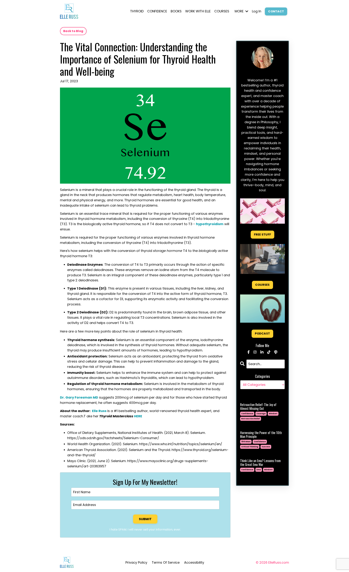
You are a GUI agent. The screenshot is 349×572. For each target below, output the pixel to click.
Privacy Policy (136, 562)
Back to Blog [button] (73, 31)
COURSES (221, 11)
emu (258, 469)
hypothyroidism (209, 224)
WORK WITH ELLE (198, 11)
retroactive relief (250, 418)
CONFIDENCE (157, 11)
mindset (273, 413)
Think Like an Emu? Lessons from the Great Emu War (260, 463)
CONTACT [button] (276, 11)
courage (261, 413)
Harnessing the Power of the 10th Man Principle (261, 435)
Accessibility (194, 562)
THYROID (137, 11)
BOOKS (176, 11)
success (266, 446)
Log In (256, 11)
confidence (247, 413)
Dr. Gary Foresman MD (79, 397)
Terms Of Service (166, 562)
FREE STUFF (262, 234)
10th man (245, 441)
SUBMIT (145, 519)
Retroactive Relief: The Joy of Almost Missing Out (258, 407)
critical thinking (249, 446)
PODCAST (262, 333)
